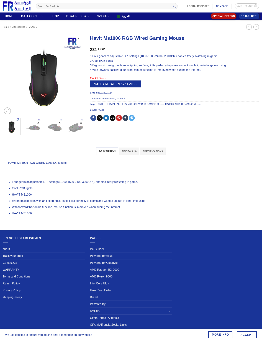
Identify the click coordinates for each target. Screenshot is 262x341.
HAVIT (99, 104)
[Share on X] (100, 118)
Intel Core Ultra (99, 283)
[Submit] (174, 6)
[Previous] (9, 74)
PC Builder (97, 249)
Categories (30, 16)
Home (9, 16)
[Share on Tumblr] (125, 118)
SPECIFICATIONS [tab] (153, 151)
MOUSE (33, 27)
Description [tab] (107, 151)
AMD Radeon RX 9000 (104, 269)
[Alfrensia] (16, 6)
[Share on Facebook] (93, 118)
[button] (247, 6)
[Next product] (249, 27)
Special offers (223, 16)
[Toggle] (170, 311)
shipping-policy (12, 297)
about (6, 249)
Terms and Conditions (16, 276)
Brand (94, 297)
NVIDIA (102, 16)
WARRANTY (11, 269)
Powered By (76, 16)
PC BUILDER (248, 16)
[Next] (78, 74)
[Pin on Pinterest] (119, 118)
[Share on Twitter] (106, 118)
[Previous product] (256, 27)
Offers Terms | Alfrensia (104, 317)
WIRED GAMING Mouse (188, 104)
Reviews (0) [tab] (129, 151)
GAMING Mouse (56, 162)
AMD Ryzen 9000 (101, 276)
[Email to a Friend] (112, 118)
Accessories (18, 27)
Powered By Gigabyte (104, 262)
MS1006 (169, 104)
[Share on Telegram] (132, 118)
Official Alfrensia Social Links (108, 324)
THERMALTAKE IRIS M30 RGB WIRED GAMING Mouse (134, 104)
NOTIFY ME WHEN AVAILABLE (116, 83)
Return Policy (11, 283)
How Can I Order (100, 290)
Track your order (13, 255)
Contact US (10, 262)
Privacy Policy (12, 290)
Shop (54, 16)
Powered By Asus (101, 255)
